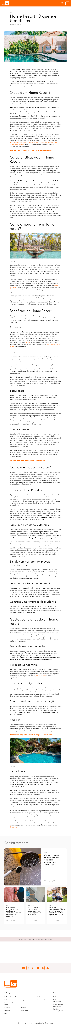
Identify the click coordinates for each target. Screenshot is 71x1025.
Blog (5, 1013)
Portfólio (7, 1010)
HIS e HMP (24, 1010)
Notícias (7, 1007)
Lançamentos (25, 1000)
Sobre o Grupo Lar (11, 997)
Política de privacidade (57, 1000)
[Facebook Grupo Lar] (28, 968)
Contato (39, 997)
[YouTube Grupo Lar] (38, 968)
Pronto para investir (25, 1006)
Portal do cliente (42, 1000)
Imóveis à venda (26, 997)
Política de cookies (59, 997)
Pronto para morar (27, 1003)
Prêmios (7, 1000)
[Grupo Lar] (5, 3)
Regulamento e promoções (58, 1005)
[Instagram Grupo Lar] (23, 968)
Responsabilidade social (10, 1003)
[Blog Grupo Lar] (47, 968)
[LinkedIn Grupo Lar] (33, 968)
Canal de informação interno (59, 1010)
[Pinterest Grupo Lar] (43, 968)
